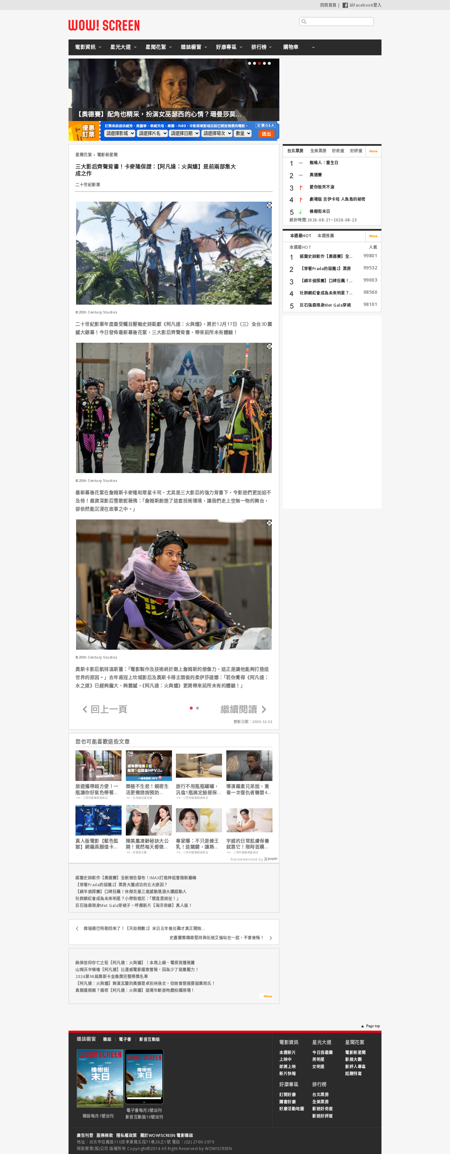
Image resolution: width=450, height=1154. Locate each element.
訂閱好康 (287, 1094)
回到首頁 (328, 5)
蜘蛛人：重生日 (324, 162)
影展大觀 (353, 1059)
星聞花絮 (156, 46)
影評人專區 (355, 1066)
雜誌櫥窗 (191, 46)
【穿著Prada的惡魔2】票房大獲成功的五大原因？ (121, 885)
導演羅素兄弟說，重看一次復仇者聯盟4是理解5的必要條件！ (249, 789)
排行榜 (259, 46)
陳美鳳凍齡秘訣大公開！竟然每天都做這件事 (147, 844)
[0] (191, 707)
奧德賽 (316, 175)
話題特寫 (353, 1073)
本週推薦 (326, 235)
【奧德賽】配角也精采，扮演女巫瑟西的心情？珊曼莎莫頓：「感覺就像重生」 (186, 114)
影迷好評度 (322, 1116)
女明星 (318, 1066)
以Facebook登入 (366, 5)
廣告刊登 (85, 1135)
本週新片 (287, 1052)
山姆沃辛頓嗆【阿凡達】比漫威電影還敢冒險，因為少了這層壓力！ (137, 969)
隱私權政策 (126, 1135)
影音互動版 (149, 1039)
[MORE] (265, 997)
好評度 (356, 151)
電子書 (125, 1039)
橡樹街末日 (320, 211)
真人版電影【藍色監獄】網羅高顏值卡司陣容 (97, 844)
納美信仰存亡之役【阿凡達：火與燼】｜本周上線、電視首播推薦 (135, 963)
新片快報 (287, 1073)
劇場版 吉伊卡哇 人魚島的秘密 (338, 199)
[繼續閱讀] (243, 709)
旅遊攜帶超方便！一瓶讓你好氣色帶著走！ (97, 789)
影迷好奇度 (322, 1109)
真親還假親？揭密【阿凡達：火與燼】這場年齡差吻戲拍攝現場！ (135, 990)
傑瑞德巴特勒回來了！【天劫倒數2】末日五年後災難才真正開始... (144, 928)
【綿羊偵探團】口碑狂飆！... (326, 281)
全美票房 (318, 151)
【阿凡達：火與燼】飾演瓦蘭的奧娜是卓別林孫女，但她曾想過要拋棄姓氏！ (145, 983)
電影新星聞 (107, 155)
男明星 (318, 1059)
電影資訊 (85, 46)
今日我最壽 (322, 1052)
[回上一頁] (105, 709)
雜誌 (107, 1039)
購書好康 (287, 1102)
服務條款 (105, 1135)
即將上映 (287, 1066)
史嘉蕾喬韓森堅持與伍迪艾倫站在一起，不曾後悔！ (217, 938)
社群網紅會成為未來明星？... (326, 293)
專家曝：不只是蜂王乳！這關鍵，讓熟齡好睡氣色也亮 (197, 844)
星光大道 (120, 46)
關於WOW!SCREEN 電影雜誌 (166, 1135)
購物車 (291, 46)
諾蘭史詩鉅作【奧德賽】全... (326, 256)
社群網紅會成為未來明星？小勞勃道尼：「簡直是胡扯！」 (128, 898)
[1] (197, 708)
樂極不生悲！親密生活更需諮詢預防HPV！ (147, 789)
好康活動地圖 (291, 1109)
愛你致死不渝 (322, 187)
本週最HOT (301, 235)
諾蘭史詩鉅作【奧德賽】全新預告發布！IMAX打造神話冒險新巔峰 (136, 878)
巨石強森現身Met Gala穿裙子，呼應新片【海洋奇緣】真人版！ (133, 905)
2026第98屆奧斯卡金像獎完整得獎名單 (111, 976)
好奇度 (338, 151)
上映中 (285, 1059)
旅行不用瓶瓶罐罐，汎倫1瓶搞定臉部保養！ (197, 789)
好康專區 (226, 46)
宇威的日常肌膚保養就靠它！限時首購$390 (247, 844)
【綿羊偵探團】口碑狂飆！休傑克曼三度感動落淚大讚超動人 (131, 891)
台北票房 (295, 151)
